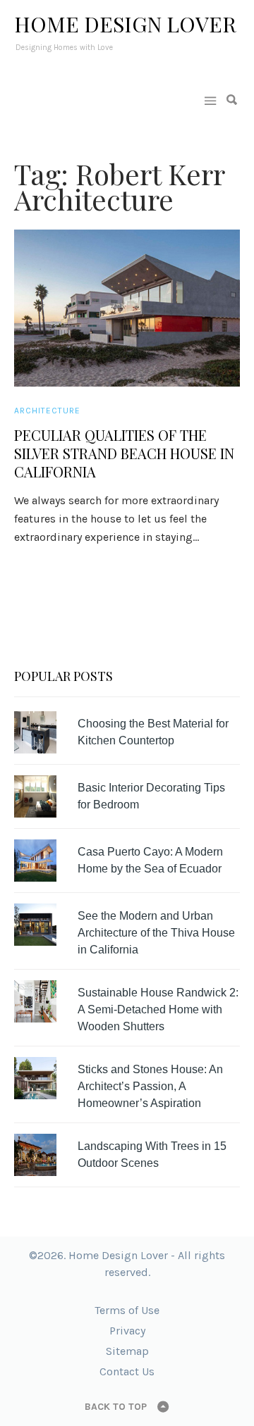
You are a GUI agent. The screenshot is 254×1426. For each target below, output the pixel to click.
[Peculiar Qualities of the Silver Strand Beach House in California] (127, 308)
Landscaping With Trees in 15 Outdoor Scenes (152, 1154)
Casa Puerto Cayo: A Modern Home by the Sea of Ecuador (150, 860)
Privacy (127, 1330)
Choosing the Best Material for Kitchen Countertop (153, 732)
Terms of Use (127, 1310)
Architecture (47, 410)
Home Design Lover (125, 24)
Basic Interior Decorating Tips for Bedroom (151, 796)
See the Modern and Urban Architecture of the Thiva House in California (156, 933)
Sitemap (127, 1351)
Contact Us (127, 1371)
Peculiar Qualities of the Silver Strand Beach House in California (124, 453)
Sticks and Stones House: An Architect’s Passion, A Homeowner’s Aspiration (150, 1086)
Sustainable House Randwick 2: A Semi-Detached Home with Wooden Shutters (158, 1009)
